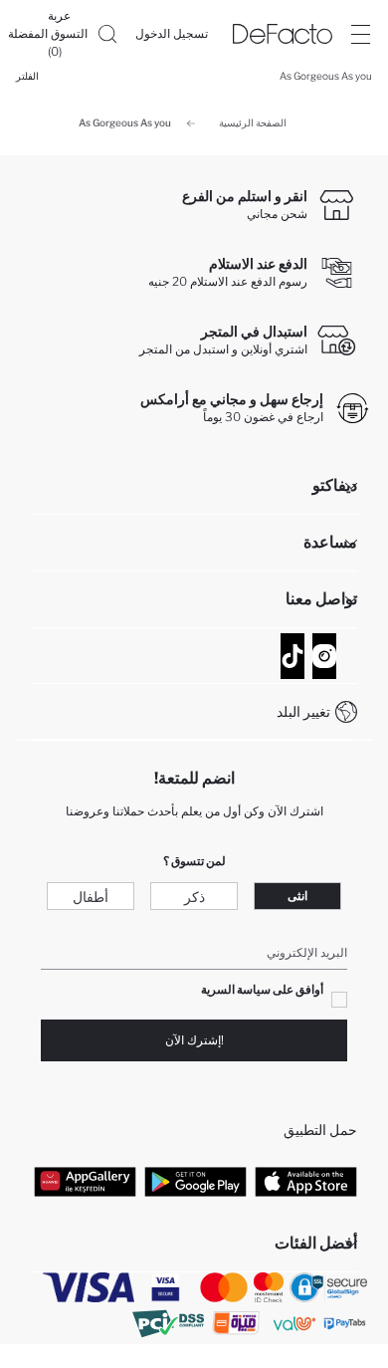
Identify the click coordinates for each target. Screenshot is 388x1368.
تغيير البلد (303, 711)
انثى (297, 895)
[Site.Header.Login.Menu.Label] (360, 34)
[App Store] (306, 1181)
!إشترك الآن (194, 1039)
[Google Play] (195, 1181)
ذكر (194, 896)
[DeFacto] (282, 34)
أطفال (90, 896)
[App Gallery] (85, 1181)
